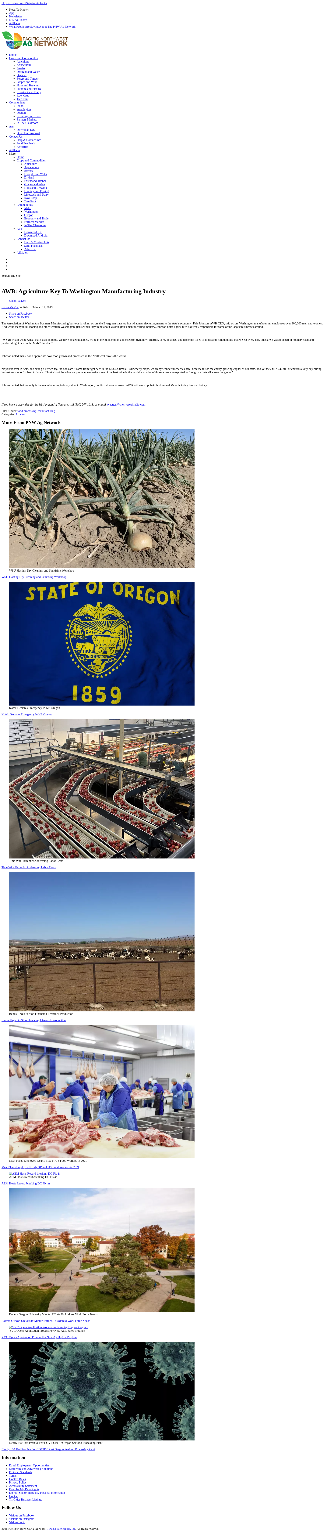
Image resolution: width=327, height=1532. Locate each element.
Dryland (21, 75)
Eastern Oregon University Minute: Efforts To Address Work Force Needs (46, 1320)
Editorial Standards (20, 1472)
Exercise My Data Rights (24, 1489)
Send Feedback (26, 143)
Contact (13, 1496)
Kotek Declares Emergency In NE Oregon (27, 714)
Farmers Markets (27, 119)
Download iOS (26, 129)
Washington (24, 109)
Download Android (28, 133)
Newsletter (15, 16)
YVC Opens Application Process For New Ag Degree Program (39, 1337)
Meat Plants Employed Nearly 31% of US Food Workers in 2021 (40, 1167)
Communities (17, 102)
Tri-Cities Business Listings (25, 1499)
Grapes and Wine (27, 82)
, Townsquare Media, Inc (60, 1528)
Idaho (20, 105)
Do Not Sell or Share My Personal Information (37, 1492)
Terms (12, 1475)
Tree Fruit (22, 99)
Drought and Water (28, 71)
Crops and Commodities (23, 58)
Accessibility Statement (23, 1485)
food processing (26, 411)
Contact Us (16, 136)
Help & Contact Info (29, 140)
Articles (20, 414)
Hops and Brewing (28, 85)
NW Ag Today (18, 19)
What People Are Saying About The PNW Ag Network (42, 26)
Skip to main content (14, 3)
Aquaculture (24, 65)
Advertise (22, 146)
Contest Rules (17, 1479)
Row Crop (23, 95)
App (11, 13)
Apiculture (23, 61)
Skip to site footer (36, 3)
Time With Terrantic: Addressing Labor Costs (29, 867)
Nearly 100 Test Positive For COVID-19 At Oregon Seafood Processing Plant (48, 1449)
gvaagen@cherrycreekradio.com (126, 404)
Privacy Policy (17, 1482)
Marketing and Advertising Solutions (31, 1468)
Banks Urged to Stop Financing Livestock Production (34, 1020)
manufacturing (46, 411)
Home (12, 54)
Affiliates (14, 23)
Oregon (21, 112)
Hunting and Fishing (29, 88)
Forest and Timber (27, 78)
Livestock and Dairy (29, 92)
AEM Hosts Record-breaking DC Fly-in (26, 1183)
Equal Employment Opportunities (29, 1465)
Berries (21, 68)
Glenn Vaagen (10, 307)
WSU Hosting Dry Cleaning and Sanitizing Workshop (34, 577)
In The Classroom (27, 123)
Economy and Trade (29, 116)
